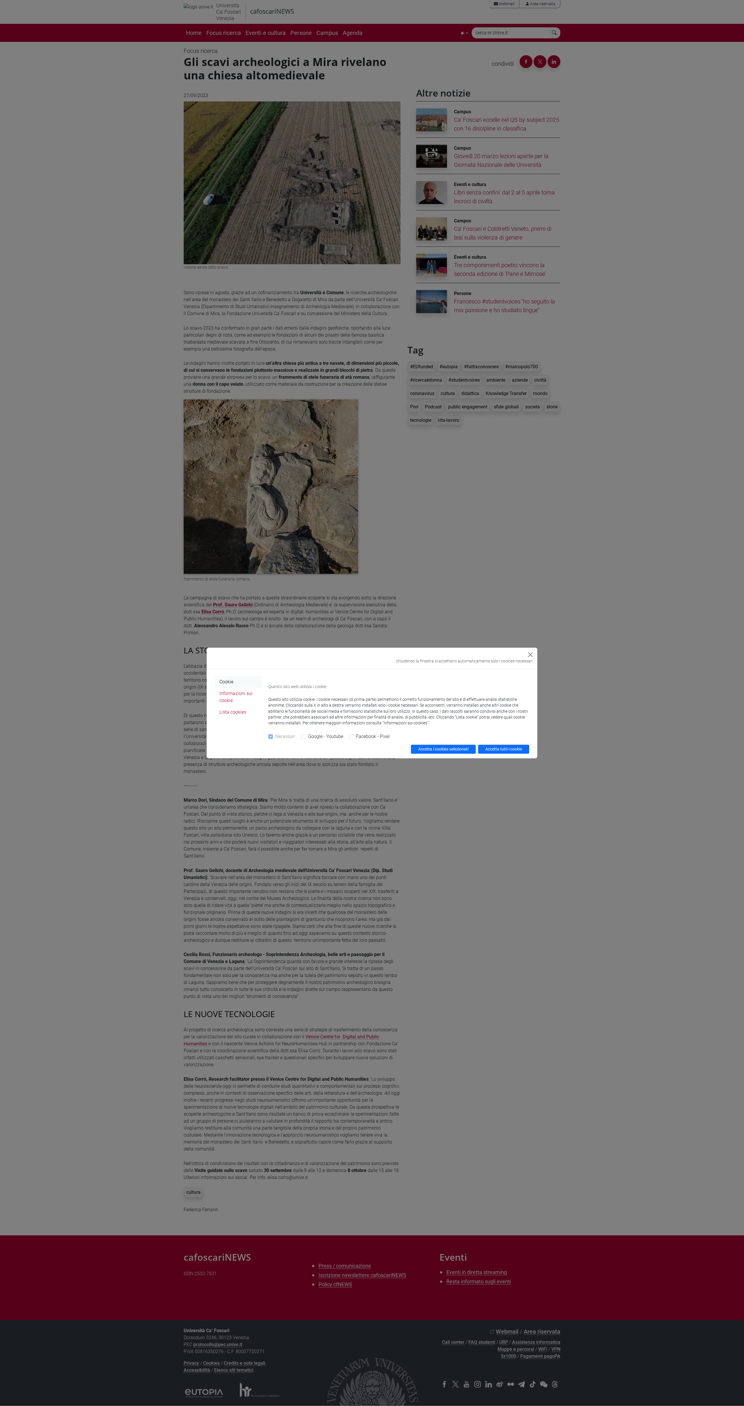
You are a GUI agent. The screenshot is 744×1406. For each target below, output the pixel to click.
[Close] (530, 654)
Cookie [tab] (226, 682)
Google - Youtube (325, 736)
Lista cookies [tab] (232, 712)
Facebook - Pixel (373, 736)
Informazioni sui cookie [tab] (236, 697)
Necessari (285, 736)
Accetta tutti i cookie (503, 749)
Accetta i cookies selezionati (443, 749)
